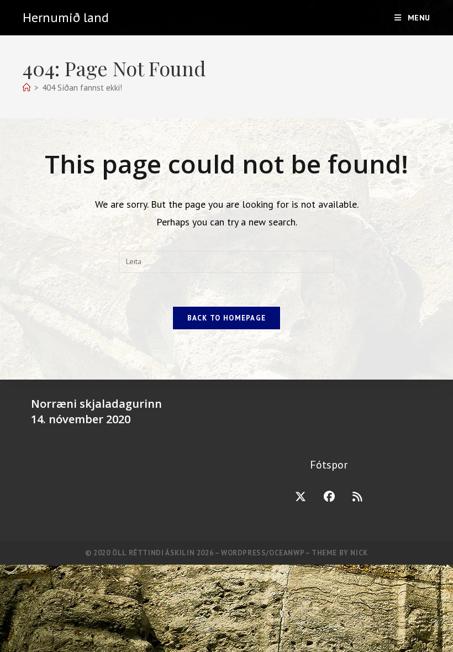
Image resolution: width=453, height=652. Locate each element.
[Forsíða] (27, 87)
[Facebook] (329, 497)
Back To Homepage (226, 318)
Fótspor (328, 465)
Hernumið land (66, 17)
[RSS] (357, 497)
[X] (300, 497)
